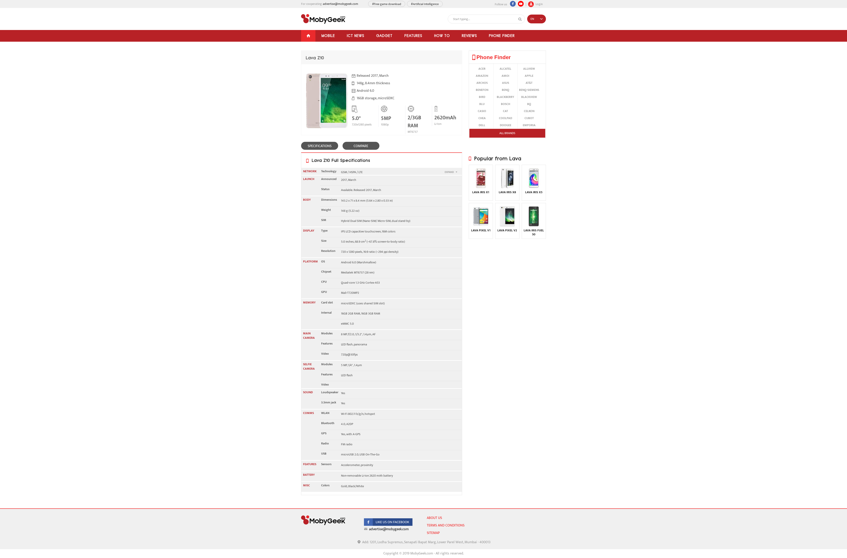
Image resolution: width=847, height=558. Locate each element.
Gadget (384, 35)
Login (539, 4)
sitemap (433, 533)
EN (532, 18)
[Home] (308, 36)
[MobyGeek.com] (323, 19)
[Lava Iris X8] (507, 187)
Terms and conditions (446, 525)
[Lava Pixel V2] (507, 225)
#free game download (386, 4)
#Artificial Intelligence (425, 4)
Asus (505, 82)
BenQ (505, 89)
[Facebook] (513, 4)
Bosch (505, 104)
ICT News (355, 35)
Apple (529, 75)
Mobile (328, 35)
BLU (482, 104)
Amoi (505, 75)
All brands (507, 133)
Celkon (529, 111)
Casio (482, 111)
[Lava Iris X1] (480, 187)
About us (434, 518)
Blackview (529, 96)
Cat (505, 111)
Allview (529, 68)
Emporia (529, 125)
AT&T (529, 82)
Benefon (482, 89)
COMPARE (361, 146)
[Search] (520, 19)
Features (413, 35)
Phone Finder (502, 35)
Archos (482, 82)
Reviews (469, 35)
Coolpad (505, 118)
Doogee (505, 125)
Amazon (482, 75)
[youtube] (521, 4)
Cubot (529, 118)
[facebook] (388, 524)
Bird (482, 96)
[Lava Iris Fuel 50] (533, 225)
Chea (482, 118)
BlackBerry (505, 96)
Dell (482, 125)
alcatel (505, 68)
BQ (529, 104)
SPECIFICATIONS (320, 146)
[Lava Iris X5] (533, 187)
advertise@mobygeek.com (340, 3)
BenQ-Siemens (529, 89)
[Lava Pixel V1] (480, 225)
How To (442, 35)
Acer (481, 68)
